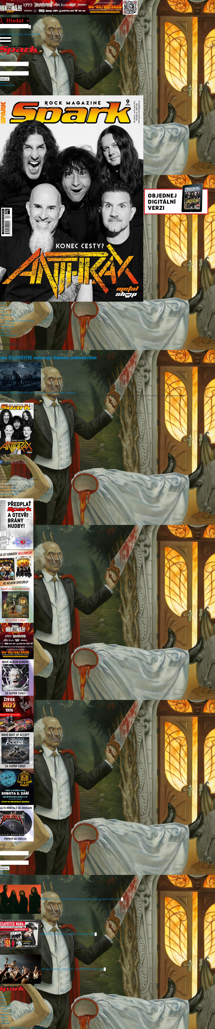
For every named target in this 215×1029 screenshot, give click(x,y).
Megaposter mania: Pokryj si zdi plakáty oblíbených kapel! (67, 933)
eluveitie (19, 392)
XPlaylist (4, 1020)
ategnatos (71, 392)
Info (2, 317)
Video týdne (39, 392)
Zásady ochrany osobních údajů (19, 320)
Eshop (20, 34)
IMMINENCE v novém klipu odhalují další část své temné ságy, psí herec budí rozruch (81, 898)
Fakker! (4, 1008)
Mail (33, 34)
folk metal (28, 392)
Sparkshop (6, 332)
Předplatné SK (7, 326)
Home (3, 303)
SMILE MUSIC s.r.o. (19, 1027)
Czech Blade (6, 1011)
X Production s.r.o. (39, 1027)
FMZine (4, 1017)
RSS (38, 34)
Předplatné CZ (7, 323)
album (62, 392)
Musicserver (6, 1014)
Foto (3, 309)
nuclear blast (52, 392)
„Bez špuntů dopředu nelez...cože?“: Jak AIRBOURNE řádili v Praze (72, 968)
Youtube (27, 34)
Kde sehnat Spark (9, 335)
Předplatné (6, 1005)
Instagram (11, 34)
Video (3, 311)
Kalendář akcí (7, 314)
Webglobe (5, 1023)
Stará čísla (6, 329)
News (3, 306)
